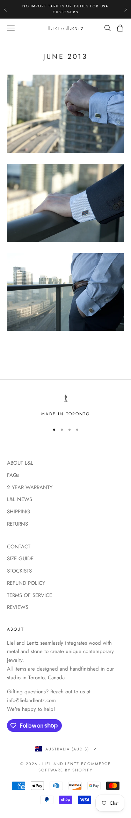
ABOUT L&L (20, 463)
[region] (65, 405)
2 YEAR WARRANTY (29, 487)
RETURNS (17, 524)
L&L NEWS (19, 499)
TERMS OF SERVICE (29, 595)
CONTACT (18, 546)
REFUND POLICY (26, 583)
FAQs (13, 475)
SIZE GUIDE (20, 558)
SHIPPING (18, 511)
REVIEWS (17, 607)
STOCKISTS (19, 571)
